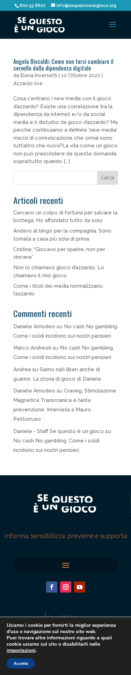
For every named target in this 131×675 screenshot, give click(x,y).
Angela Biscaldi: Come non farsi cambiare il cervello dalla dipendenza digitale (63, 64)
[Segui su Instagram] (65, 587)
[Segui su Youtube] (79, 587)
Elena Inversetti (39, 75)
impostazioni (21, 650)
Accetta (21, 663)
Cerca (107, 178)
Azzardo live (28, 83)
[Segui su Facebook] (51, 587)
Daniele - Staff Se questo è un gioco (58, 431)
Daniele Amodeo (34, 326)
